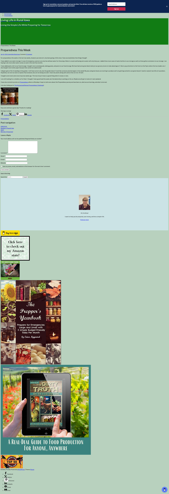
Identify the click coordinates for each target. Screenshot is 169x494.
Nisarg (32, 469)
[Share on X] (5, 477)
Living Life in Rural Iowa (14, 54)
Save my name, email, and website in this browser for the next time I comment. (26, 166)
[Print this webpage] (5, 490)
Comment (4, 153)
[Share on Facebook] (5, 474)
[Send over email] (5, 487)
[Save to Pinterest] (6, 480)
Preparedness (8, 15)
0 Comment (29, 54)
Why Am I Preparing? (7, 131)
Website (3, 163)
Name (3, 156)
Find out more (84, 220)
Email (3, 159)
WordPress (21, 469)
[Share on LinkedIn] (5, 484)
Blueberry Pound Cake (7, 127)
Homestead (7, 14)
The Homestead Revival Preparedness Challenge (29, 85)
